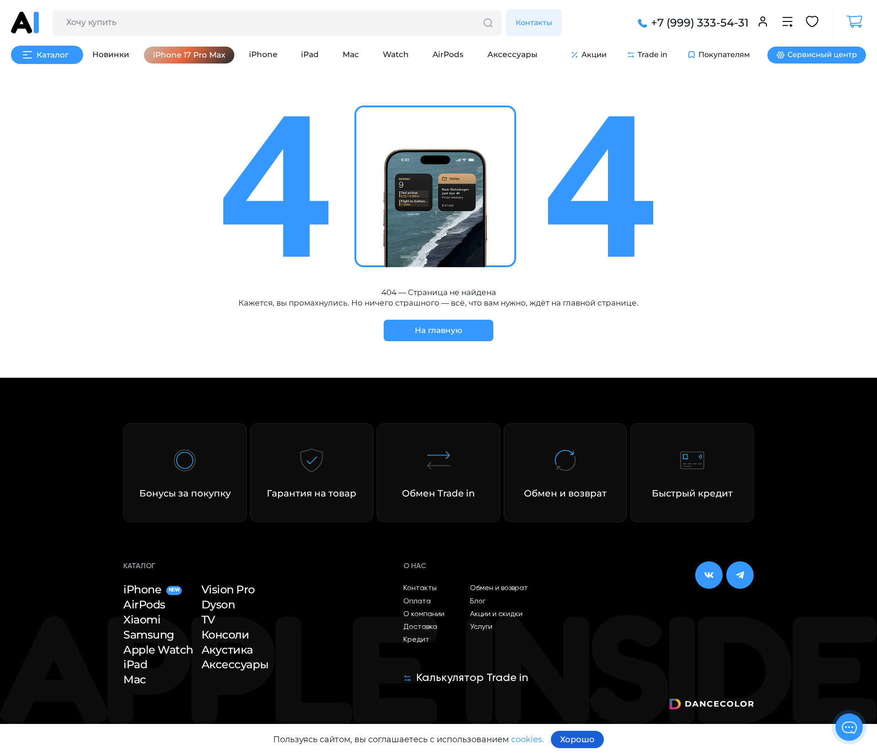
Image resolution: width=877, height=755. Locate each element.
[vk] (709, 575)
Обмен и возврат (499, 588)
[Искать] (488, 23)
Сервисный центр (822, 54)
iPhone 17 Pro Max (189, 54)
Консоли (225, 634)
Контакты (534, 22)
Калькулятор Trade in (472, 677)
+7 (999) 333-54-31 (700, 22)
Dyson (218, 604)
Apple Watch (158, 650)
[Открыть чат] (849, 727)
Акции (594, 54)
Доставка (420, 627)
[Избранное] (812, 23)
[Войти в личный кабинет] (763, 23)
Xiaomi (141, 619)
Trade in (652, 54)
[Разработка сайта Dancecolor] (711, 705)
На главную (438, 330)
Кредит (416, 640)
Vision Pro (228, 589)
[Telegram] (740, 575)
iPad (310, 54)
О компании (423, 614)
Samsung (148, 634)
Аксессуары (512, 54)
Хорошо (577, 739)
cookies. (527, 739)
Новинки (110, 54)
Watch (396, 54)
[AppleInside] (25, 22)
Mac (351, 54)
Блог (478, 601)
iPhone (263, 54)
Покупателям (724, 54)
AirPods (448, 54)
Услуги (481, 627)
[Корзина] (849, 22)
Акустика (227, 650)
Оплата (417, 601)
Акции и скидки (496, 614)
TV (208, 619)
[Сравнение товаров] (787, 23)
